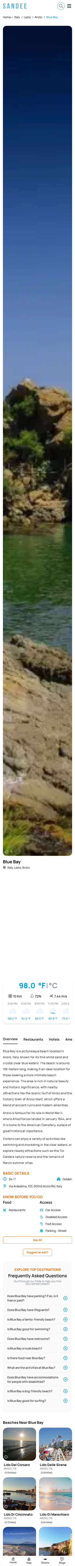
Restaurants (33, 1039)
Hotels (54, 1039)
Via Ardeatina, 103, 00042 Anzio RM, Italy (35, 1186)
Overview (10, 1039)
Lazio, (18, 867)
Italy (17, 17)
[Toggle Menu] (69, 6)
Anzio (38, 17)
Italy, (10, 867)
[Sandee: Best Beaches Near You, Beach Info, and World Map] (15, 6)
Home (7, 17)
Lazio (27, 17)
